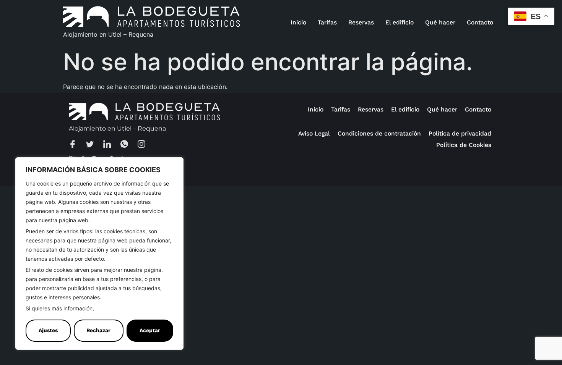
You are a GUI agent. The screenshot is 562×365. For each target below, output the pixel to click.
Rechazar (98, 330)
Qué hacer (440, 22)
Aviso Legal (314, 133)
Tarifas (327, 22)
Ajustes (48, 330)
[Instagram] (145, 145)
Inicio (298, 22)
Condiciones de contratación (379, 133)
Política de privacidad (460, 133)
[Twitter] (93, 145)
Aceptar (150, 330)
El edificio (399, 22)
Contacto (480, 22)
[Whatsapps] (128, 145)
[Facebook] (76, 145)
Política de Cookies (120, 308)
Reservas (361, 22)
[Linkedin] (111, 145)
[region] (99, 253)
